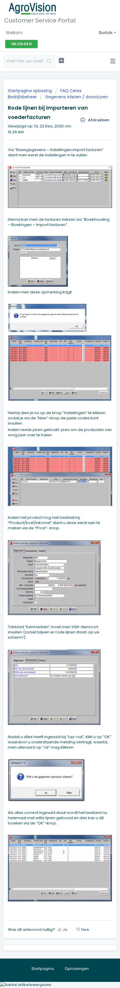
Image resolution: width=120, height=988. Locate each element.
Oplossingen (77, 968)
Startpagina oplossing (30, 91)
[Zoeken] (49, 61)
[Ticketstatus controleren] (61, 61)
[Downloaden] (49, 503)
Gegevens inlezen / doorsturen (76, 97)
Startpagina (42, 968)
